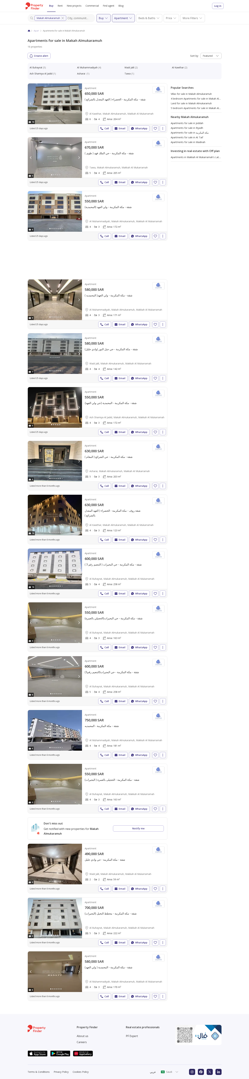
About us (82, 1036)
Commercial (92, 5)
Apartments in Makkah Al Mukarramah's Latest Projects (201, 157)
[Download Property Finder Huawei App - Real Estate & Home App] (83, 1053)
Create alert (41, 55)
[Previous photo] (31, 104)
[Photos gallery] (55, 103)
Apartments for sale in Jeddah (187, 123)
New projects (74, 5)
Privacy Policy (61, 1071)
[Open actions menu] (163, 128)
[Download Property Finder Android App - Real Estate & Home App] (60, 1053)
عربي (153, 1072)
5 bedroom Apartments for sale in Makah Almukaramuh (201, 108)
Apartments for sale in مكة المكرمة (190, 132)
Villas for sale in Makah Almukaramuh (191, 93)
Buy (51, 5)
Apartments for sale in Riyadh (187, 127)
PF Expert (132, 1036)
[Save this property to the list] (155, 128)
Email (122, 128)
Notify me (138, 828)
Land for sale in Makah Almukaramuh (191, 103)
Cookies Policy (81, 1071)
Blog (120, 5)
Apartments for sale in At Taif (187, 137)
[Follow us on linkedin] (218, 1072)
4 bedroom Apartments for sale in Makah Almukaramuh (201, 98)
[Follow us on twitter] (210, 1072)
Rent (60, 5)
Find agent (108, 5)
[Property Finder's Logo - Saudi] (34, 6)
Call (107, 128)
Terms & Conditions (39, 1071)
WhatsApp (141, 128)
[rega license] (198, 1035)
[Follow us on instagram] (192, 1072)
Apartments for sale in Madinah (188, 142)
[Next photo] (79, 104)
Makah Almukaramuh (48, 18)
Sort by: (194, 55)
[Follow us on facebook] (201, 1072)
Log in (217, 5)
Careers (82, 1042)
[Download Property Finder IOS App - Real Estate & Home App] (38, 1053)
